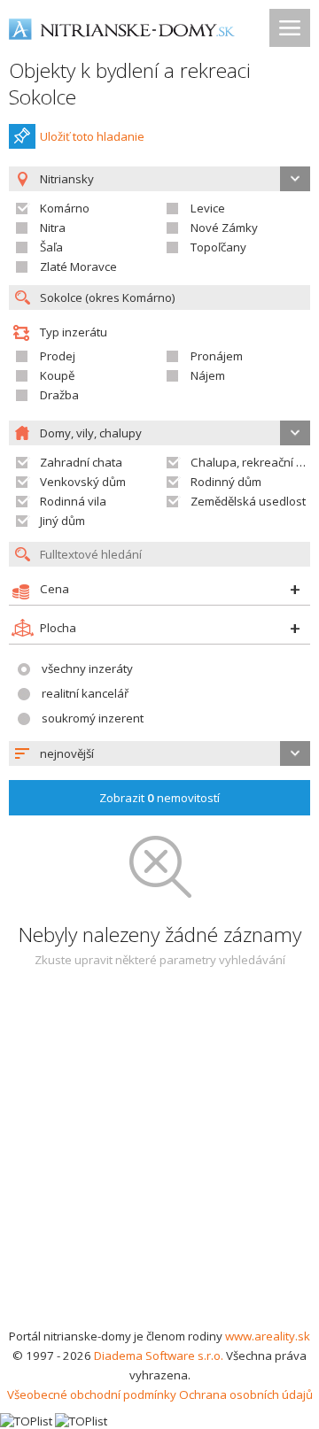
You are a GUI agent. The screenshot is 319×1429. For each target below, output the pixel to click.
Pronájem (217, 356)
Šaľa (51, 247)
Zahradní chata (81, 462)
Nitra (53, 228)
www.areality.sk (267, 1336)
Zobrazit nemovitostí (159, 798)
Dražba (59, 395)
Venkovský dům (83, 482)
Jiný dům (62, 521)
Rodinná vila (73, 501)
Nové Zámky (224, 228)
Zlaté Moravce (78, 266)
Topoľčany (218, 247)
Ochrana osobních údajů (246, 1394)
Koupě (57, 375)
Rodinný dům (226, 482)
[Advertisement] (159, 1158)
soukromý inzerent (93, 718)
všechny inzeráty (87, 668)
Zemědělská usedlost (248, 501)
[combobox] (159, 753)
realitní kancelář (85, 693)
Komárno (64, 208)
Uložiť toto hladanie (92, 136)
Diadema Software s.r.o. (158, 1355)
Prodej (57, 356)
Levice (208, 208)
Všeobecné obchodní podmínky (91, 1394)
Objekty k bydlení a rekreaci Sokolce (130, 84)
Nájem (208, 375)
